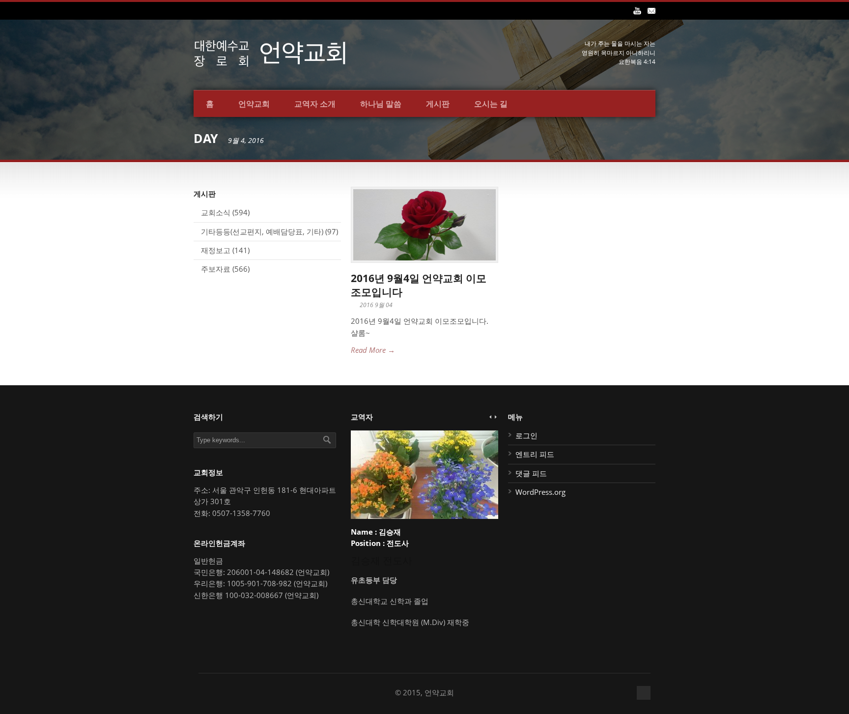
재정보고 (215, 250)
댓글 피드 (531, 473)
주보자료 (215, 269)
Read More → (373, 350)
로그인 (526, 435)
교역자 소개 (315, 103)
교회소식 (215, 212)
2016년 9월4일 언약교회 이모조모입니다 (418, 284)
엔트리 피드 (534, 454)
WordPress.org (540, 492)
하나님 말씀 (380, 103)
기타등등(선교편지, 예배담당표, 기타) (262, 231)
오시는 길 (491, 103)
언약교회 (254, 103)
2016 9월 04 (376, 305)
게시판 (438, 103)
